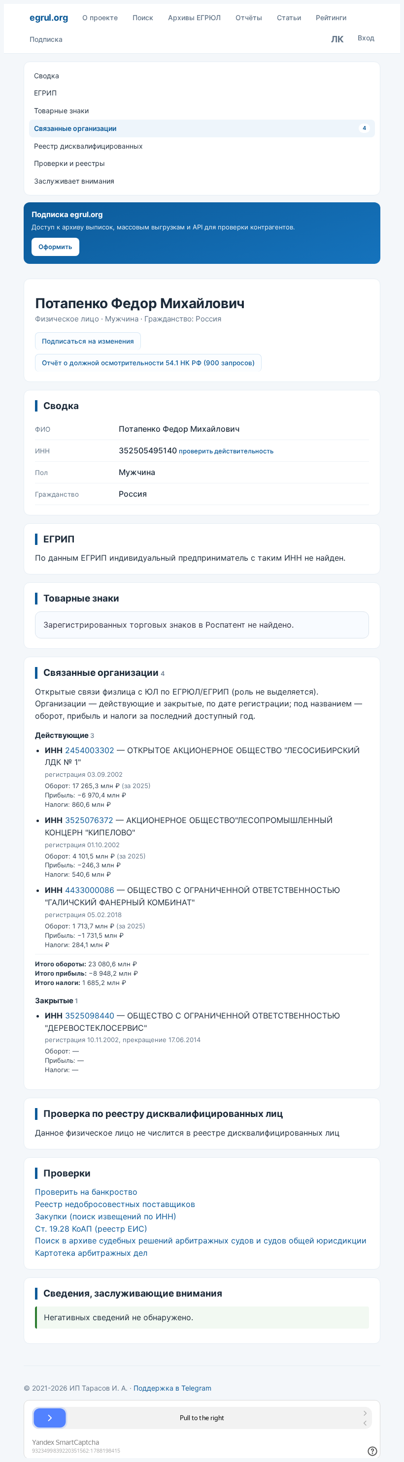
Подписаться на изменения (88, 341)
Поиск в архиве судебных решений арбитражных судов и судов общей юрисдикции (201, 1240)
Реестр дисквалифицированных (88, 146)
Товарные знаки (61, 110)
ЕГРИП (45, 93)
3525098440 (89, 1015)
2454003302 (89, 750)
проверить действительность (226, 451)
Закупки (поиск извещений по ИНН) (105, 1216)
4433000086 (89, 890)
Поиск (143, 17)
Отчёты (249, 17)
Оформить (55, 247)
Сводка (46, 75)
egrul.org (48, 17)
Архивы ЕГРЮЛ (194, 17)
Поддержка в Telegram (172, 1388)
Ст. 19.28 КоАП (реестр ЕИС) (91, 1229)
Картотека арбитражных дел (91, 1253)
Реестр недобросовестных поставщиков (115, 1204)
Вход (366, 37)
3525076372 (89, 820)
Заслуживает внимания (74, 181)
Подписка (46, 39)
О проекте (100, 17)
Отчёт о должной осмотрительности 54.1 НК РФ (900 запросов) (148, 363)
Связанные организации (200, 128)
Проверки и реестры (69, 163)
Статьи (289, 17)
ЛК (337, 39)
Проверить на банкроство (86, 1192)
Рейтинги (331, 17)
